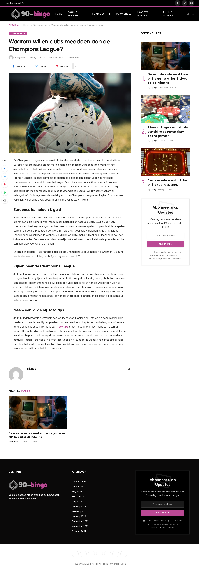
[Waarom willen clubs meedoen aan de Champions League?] (70, 113)
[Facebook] (5, 168)
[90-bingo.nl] (30, 14)
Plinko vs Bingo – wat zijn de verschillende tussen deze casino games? (168, 131)
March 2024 (78, 496)
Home (58, 13)
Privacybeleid (160, 259)
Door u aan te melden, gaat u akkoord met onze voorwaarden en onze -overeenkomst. (165, 255)
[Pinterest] (5, 184)
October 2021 (79, 531)
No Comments (57, 57)
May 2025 (77, 491)
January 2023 (79, 506)
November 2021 (80, 526)
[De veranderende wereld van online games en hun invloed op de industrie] (38, 412)
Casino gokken (72, 14)
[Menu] (7, 13)
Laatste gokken (142, 14)
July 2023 (77, 501)
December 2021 (80, 521)
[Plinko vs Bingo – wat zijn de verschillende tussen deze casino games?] (165, 109)
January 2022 (79, 516)
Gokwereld (124, 13)
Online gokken (168, 14)
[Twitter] (5, 176)
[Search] (188, 13)
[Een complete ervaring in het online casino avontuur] (165, 162)
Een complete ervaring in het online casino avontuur (168, 182)
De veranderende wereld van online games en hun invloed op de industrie (37, 435)
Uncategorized (17, 33)
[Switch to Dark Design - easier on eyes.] (192, 14)
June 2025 (77, 486)
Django (21, 57)
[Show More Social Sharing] (76, 66)
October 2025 (79, 481)
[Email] (5, 200)
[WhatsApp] (5, 192)
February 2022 (79, 511)
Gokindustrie (101, 13)
